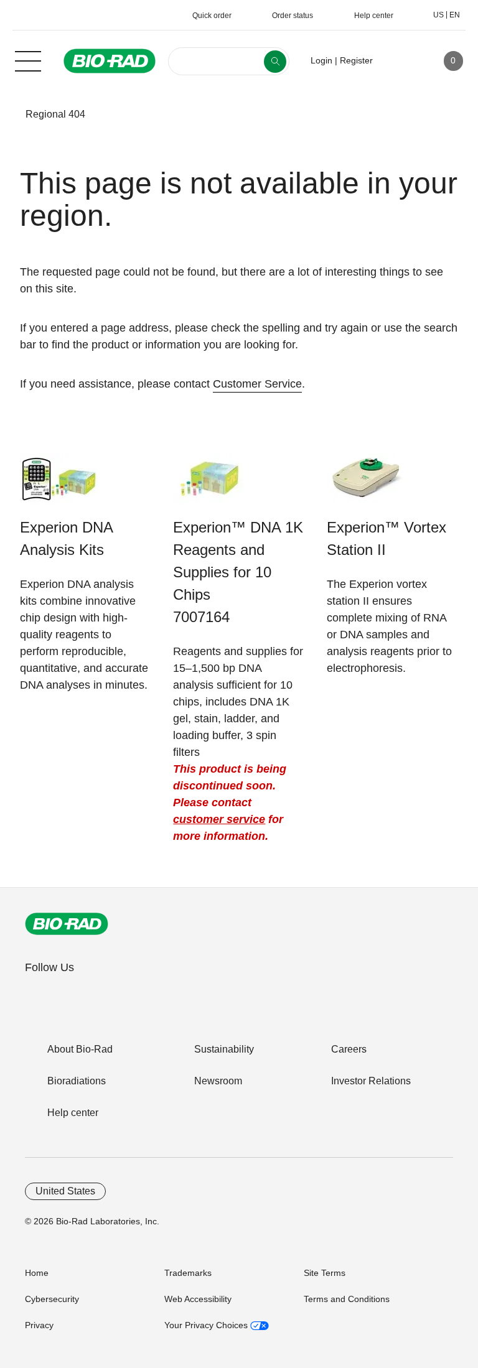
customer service (219, 819)
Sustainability (224, 1049)
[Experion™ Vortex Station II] (366, 485)
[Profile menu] (400, 61)
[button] (7, 114)
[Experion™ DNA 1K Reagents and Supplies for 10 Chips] (212, 485)
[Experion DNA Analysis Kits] (59, 485)
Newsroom (218, 1081)
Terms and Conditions (347, 1299)
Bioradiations (76, 1081)
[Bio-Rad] (66, 924)
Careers (349, 1049)
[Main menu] (28, 59)
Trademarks (188, 1273)
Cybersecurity (52, 1299)
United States (65, 1191)
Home (37, 1273)
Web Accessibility (198, 1299)
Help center (72, 1112)
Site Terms (324, 1273)
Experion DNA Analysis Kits (66, 538)
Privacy (39, 1325)
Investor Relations (371, 1081)
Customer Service (257, 384)
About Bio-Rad (80, 1049)
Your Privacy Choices (207, 1325)
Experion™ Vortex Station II (386, 538)
